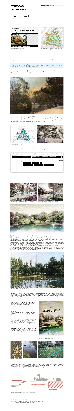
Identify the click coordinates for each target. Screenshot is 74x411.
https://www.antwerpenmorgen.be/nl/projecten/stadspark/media (22, 402)
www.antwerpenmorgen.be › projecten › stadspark (19, 399)
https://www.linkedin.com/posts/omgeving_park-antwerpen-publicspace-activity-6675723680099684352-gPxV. (30, 23)
